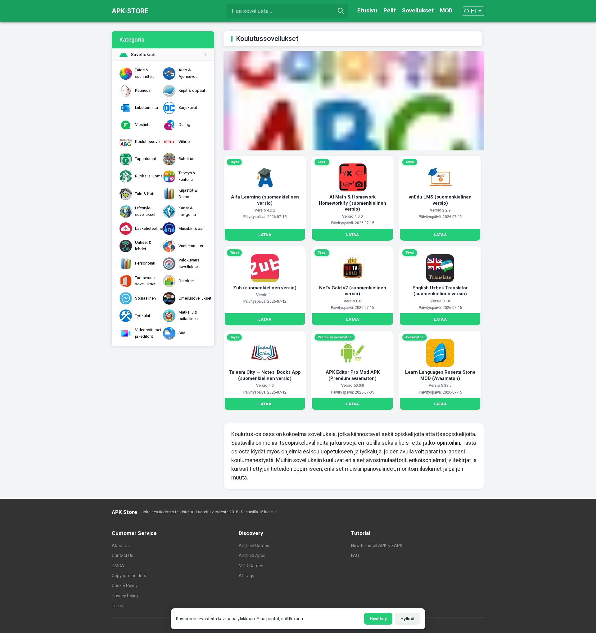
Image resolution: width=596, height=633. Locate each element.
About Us (121, 545)
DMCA (118, 565)
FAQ (355, 555)
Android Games (254, 545)
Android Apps (252, 555)
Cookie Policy (125, 585)
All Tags (246, 575)
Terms (118, 605)
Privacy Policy (125, 595)
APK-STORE (130, 11)
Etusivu (367, 10)
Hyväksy (378, 618)
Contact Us (122, 555)
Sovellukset (418, 10)
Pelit (389, 10)
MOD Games (251, 565)
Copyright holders (129, 575)
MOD (446, 10)
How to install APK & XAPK (376, 545)
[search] (341, 11)
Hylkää (407, 618)
